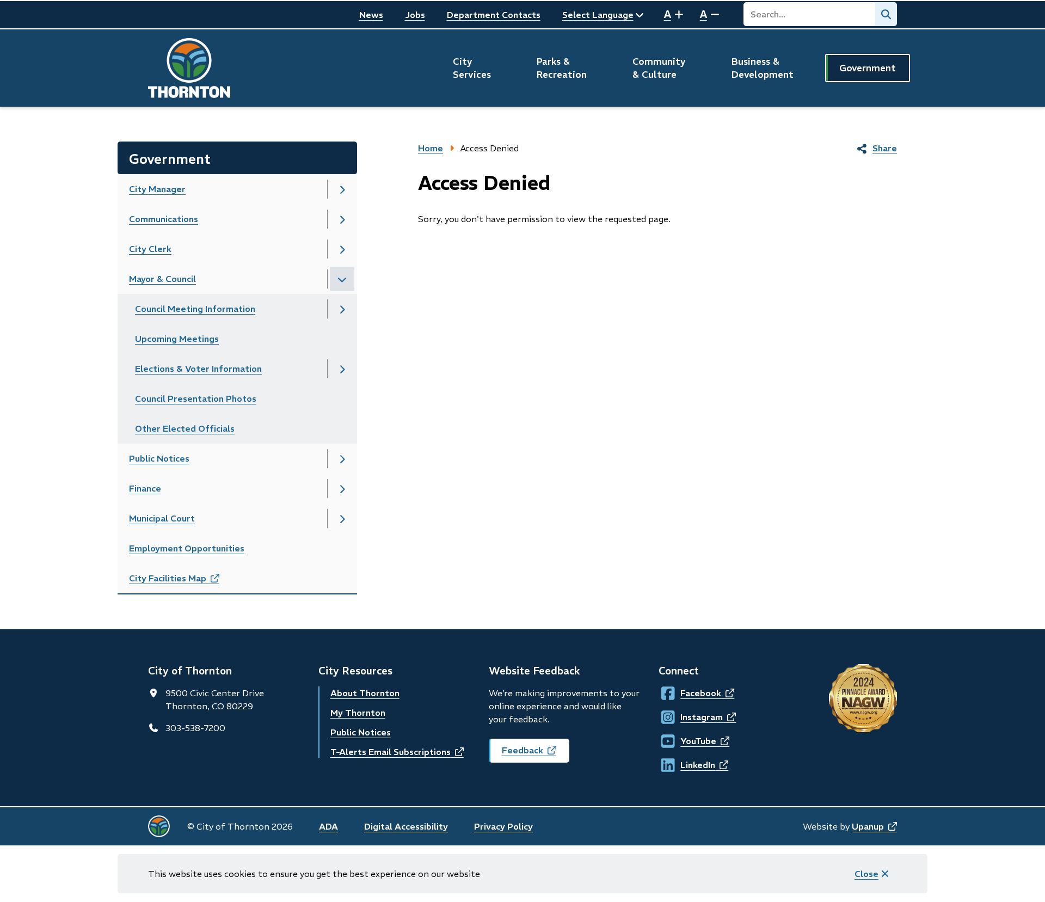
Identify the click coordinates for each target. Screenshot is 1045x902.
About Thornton (364, 693)
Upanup (874, 826)
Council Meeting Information (195, 308)
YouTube (690, 740)
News (371, 14)
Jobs (415, 14)
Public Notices (159, 458)
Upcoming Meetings (177, 338)
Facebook (690, 693)
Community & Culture (659, 68)
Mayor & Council (162, 278)
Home (430, 148)
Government (867, 68)
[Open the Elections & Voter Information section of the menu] (342, 369)
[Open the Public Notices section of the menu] (342, 458)
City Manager (157, 188)
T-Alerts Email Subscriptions (397, 751)
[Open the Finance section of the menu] (342, 488)
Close (866, 873)
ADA (328, 826)
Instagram (691, 716)
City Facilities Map (186, 582)
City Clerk (150, 248)
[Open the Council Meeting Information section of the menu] (342, 309)
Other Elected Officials (185, 428)
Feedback (535, 754)
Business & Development (763, 68)
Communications (163, 218)
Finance (145, 488)
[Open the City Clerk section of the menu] (342, 249)
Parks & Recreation (562, 68)
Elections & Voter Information (198, 368)
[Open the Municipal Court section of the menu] (342, 518)
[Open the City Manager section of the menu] (342, 189)
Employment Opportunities (186, 548)
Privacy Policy (503, 826)
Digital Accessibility (406, 826)
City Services (472, 68)
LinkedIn (690, 764)
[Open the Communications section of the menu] (342, 219)
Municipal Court (162, 518)
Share (884, 148)
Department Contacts (493, 14)
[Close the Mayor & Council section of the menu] (342, 279)
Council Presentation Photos (195, 398)
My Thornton (357, 712)
